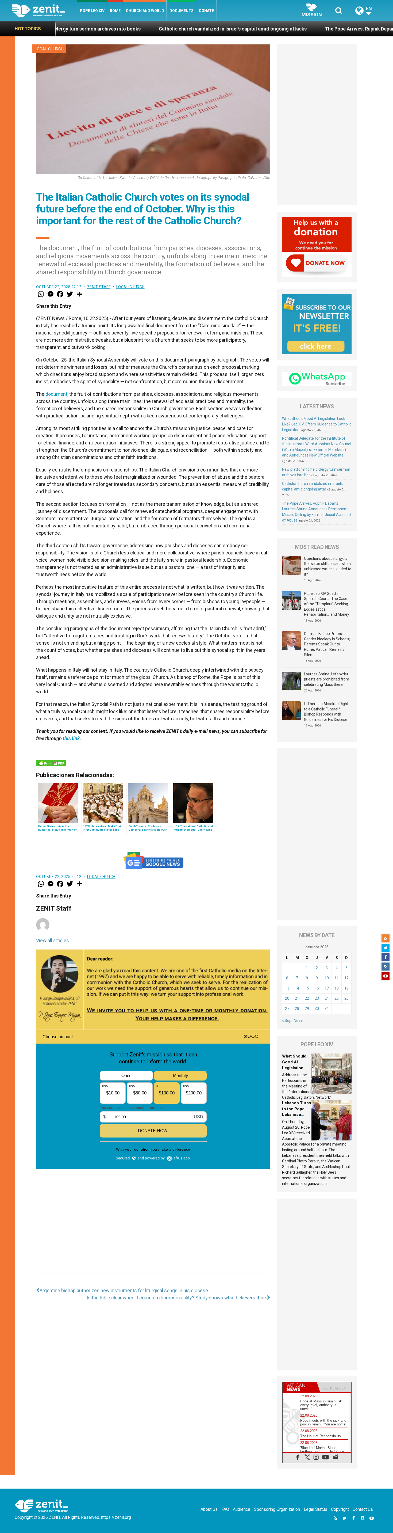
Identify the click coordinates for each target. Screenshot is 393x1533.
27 (287, 1008)
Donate (206, 11)
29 (307, 1008)
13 (287, 988)
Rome (115, 11)
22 (307, 998)
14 (297, 988)
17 (327, 988)
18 (336, 988)
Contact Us (363, 1509)
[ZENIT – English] (44, 10)
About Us (209, 1509)
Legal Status (315, 1509)
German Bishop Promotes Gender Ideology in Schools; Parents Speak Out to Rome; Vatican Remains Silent (327, 644)
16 (317, 988)
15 (307, 988)
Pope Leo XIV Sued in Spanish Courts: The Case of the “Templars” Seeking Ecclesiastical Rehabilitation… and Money (326, 604)
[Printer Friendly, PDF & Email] (51, 763)
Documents (181, 11)
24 (327, 998)
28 (297, 1008)
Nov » (298, 1020)
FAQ (225, 1509)
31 (327, 1008)
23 (317, 998)
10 (327, 978)
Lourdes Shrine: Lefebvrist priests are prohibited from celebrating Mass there (326, 679)
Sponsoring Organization (277, 1509)
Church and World (145, 11)
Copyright (340, 1509)
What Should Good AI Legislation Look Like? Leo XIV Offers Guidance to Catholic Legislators (316, 424)
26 (346, 998)
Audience (241, 1509)
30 (317, 1008)
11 (336, 978)
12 (346, 978)
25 (336, 998)
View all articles (52, 940)
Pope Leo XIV (92, 11)
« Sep (286, 1020)
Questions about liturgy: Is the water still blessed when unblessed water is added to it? (327, 566)
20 (287, 998)
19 (346, 988)
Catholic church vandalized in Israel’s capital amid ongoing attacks (149, 29)
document (56, 394)
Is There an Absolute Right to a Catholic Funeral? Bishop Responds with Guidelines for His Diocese (326, 712)
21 (297, 998)
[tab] (300, 1387)
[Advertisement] (153, 1238)
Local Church (49, 49)
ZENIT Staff (99, 287)
